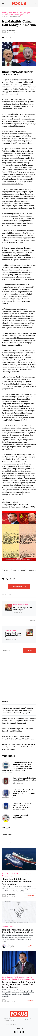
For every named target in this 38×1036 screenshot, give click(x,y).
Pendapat (5, 15)
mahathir (31, 570)
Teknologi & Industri (8, 876)
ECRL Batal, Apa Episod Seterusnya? (22, 608)
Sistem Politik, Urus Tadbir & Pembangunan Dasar (18, 979)
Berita (4, 874)
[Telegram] (23, 1032)
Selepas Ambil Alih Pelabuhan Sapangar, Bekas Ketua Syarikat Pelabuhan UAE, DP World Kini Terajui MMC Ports (18, 746)
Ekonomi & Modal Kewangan (16, 874)
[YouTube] (20, 1032)
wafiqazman (10, 945)
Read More (30, 895)
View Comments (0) (17, 586)
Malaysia (27, 12)
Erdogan (22, 570)
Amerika (4, 12)
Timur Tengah (18, 15)
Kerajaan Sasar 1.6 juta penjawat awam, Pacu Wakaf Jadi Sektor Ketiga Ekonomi (18, 984)
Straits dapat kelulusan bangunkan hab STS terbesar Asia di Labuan (17, 881)
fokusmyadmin (11, 30)
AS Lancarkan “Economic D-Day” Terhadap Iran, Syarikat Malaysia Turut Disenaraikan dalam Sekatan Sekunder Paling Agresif (17, 710)
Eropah (21, 12)
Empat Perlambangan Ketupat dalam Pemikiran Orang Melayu (18, 930)
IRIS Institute (10, 1020)
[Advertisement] (19, 677)
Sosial (11, 926)
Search (29, 650)
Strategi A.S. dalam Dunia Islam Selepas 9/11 (13, 635)
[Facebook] (15, 1032)
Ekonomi (15, 12)
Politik (11, 15)
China (10, 12)
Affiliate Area (19, 1028)
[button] (3, 3)
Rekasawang (12, 1024)
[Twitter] (17, 1032)
